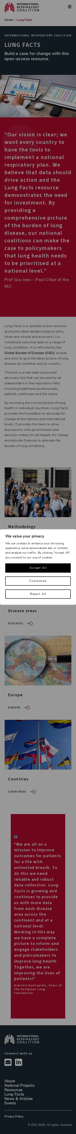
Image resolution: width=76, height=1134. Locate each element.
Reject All (38, 594)
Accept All (38, 568)
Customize (37, 581)
